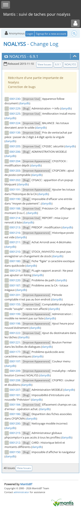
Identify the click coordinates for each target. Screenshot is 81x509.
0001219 (15, 270)
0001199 (15, 314)
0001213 (15, 227)
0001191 (15, 189)
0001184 (15, 404)
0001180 (15, 261)
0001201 (15, 295)
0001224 (15, 123)
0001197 (15, 361)
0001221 (15, 342)
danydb (24, 103)
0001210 (15, 252)
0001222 (15, 333)
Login (30, 33)
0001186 (15, 414)
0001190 (15, 199)
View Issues (44, 64)
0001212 (15, 442)
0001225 (15, 113)
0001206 (15, 152)
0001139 (15, 132)
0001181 (15, 395)
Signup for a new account (51, 33)
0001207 (15, 390)
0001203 (15, 170)
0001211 (15, 242)
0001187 (15, 285)
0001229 (15, 108)
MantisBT (26, 484)
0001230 (15, 99)
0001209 (15, 371)
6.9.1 (34, 56)
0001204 (15, 161)
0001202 (15, 180)
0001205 (15, 146)
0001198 (15, 323)
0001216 (15, 233)
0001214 (15, 218)
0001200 (15, 423)
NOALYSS (17, 56)
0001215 (15, 433)
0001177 (15, 352)
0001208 (15, 380)
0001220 (15, 280)
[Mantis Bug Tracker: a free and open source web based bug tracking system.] (62, 502)
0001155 (15, 304)
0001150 (15, 452)
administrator (21, 492)
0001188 (15, 208)
